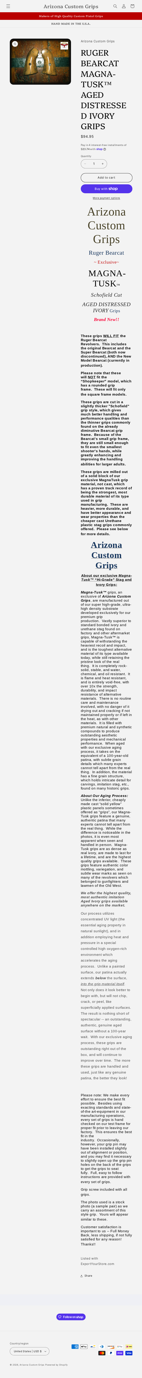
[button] (8, 6)
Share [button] (88, 1275)
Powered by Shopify (56, 1365)
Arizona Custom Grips (32, 1365)
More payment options (106, 198)
